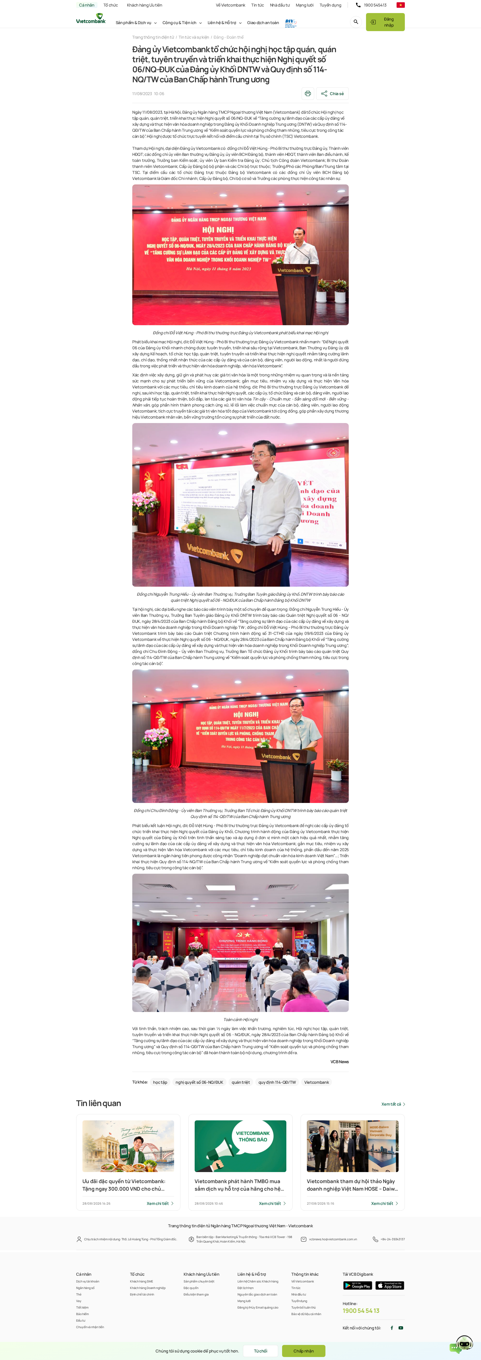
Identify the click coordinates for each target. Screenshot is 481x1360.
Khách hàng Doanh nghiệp (148, 1288)
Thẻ (78, 1294)
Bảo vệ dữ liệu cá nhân (306, 1314)
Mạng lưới (305, 5)
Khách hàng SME (141, 1281)
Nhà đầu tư (280, 5)
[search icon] (356, 22)
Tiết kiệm (82, 1307)
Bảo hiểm (82, 1314)
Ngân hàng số (85, 1288)
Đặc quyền (191, 1288)
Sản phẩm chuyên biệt (199, 1281)
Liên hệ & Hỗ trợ (222, 22)
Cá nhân (86, 5)
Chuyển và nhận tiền (90, 1327)
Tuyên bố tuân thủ (303, 1307)
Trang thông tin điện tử (153, 37)
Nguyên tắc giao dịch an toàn (257, 1294)
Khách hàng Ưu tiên (144, 5)
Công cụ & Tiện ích (179, 22)
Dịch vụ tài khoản (87, 1281)
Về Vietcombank (230, 5)
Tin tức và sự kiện (194, 37)
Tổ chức (110, 5)
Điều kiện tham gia (196, 1294)
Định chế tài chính (142, 1294)
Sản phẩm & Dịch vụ (133, 22)
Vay (78, 1301)
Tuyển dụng (330, 5)
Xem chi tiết (158, 1203)
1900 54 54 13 (361, 1311)
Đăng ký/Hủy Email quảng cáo (257, 1307)
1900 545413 (375, 5)
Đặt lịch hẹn (245, 1288)
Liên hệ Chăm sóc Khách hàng (257, 1281)
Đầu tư (80, 1320)
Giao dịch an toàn (263, 22)
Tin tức (257, 5)
